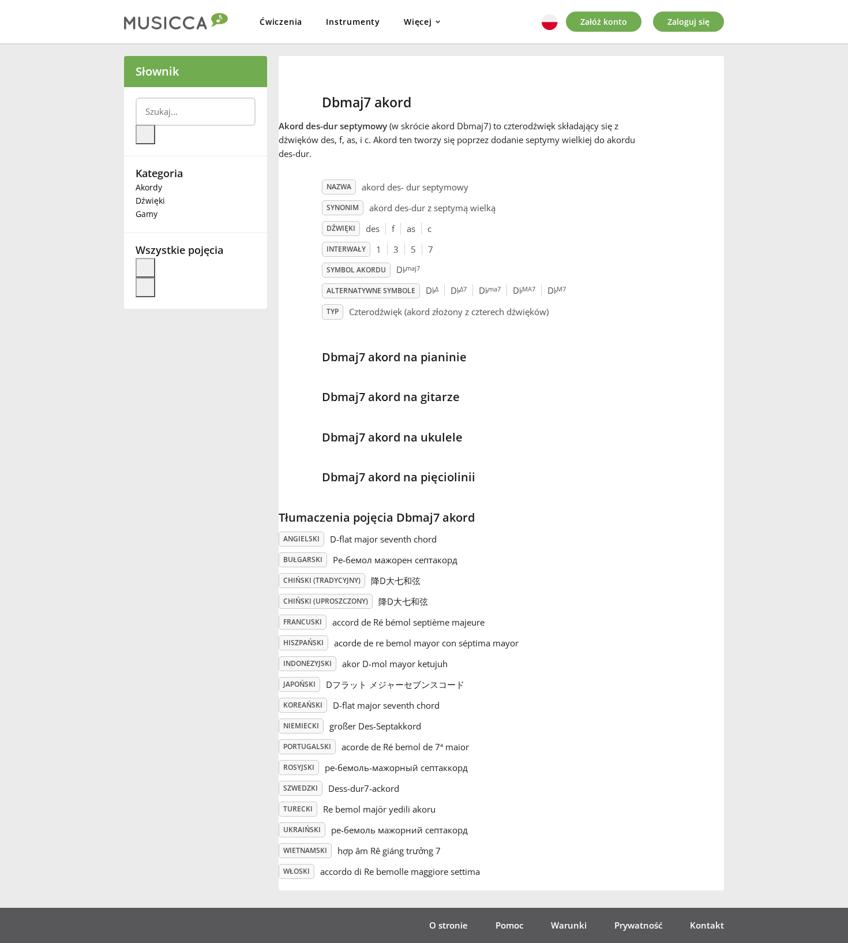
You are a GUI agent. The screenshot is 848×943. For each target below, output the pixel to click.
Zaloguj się (688, 21)
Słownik (157, 71)
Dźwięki (150, 200)
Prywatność (638, 925)
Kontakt (707, 925)
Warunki (569, 925)
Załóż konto (603, 21)
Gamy (146, 213)
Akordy (149, 187)
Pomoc (509, 925)
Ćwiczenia (281, 21)
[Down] (145, 287)
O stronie (448, 925)
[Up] (145, 268)
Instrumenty (353, 21)
